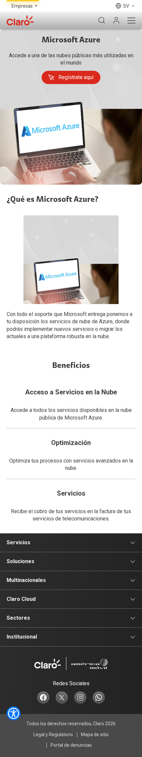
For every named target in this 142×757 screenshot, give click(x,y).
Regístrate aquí (75, 77)
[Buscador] (101, 20)
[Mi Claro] (116, 20)
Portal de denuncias (71, 745)
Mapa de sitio (95, 734)
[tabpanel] (71, 107)
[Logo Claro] (20, 20)
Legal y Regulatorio (53, 734)
